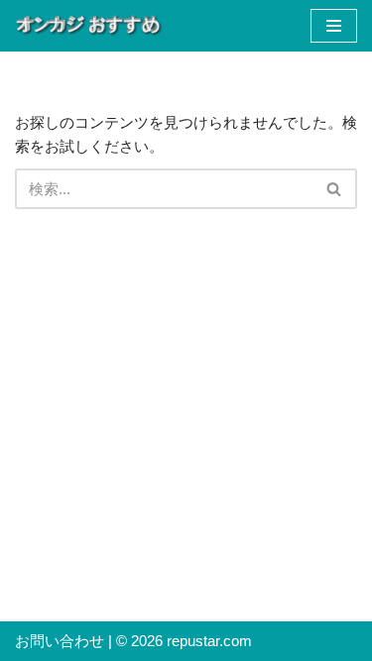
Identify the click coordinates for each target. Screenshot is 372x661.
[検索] (334, 188)
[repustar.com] (89, 26)
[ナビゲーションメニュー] (333, 26)
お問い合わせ (59, 640)
